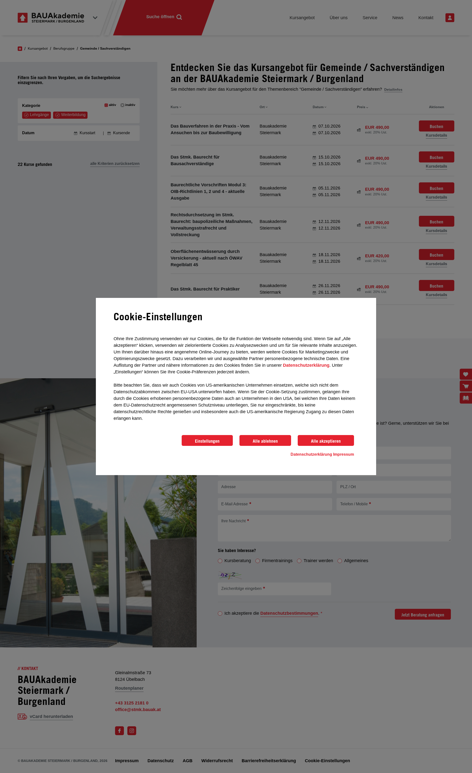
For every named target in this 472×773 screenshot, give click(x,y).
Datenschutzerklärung (306, 365)
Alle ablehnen (265, 441)
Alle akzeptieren (326, 441)
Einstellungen (207, 441)
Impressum (343, 454)
